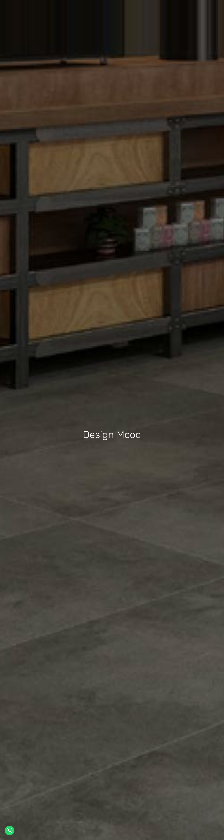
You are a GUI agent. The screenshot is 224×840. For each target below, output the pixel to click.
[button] (9, 830)
